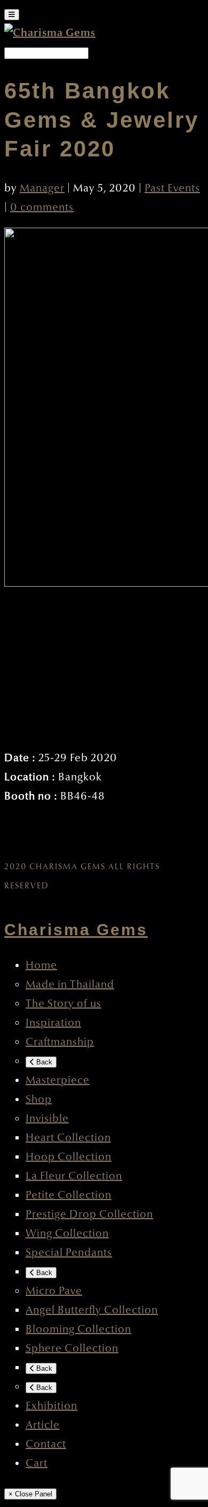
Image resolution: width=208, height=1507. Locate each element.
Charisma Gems (76, 929)
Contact (46, 1444)
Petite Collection (68, 1195)
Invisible (47, 1118)
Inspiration (53, 1023)
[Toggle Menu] (11, 14)
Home (41, 965)
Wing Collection (67, 1233)
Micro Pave (54, 1291)
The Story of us (63, 1003)
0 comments (42, 207)
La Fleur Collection (74, 1176)
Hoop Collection (68, 1157)
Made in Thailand (70, 984)
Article (43, 1425)
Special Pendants (69, 1252)
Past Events (172, 188)
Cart (36, 1463)
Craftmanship (60, 1042)
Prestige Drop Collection (89, 1214)
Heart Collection (68, 1137)
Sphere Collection (72, 1348)
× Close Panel (30, 1494)
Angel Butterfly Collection (92, 1310)
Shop (39, 1099)
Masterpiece (58, 1080)
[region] (104, 665)
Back (43, 1062)
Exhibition (51, 1406)
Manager (42, 188)
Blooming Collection (78, 1329)
